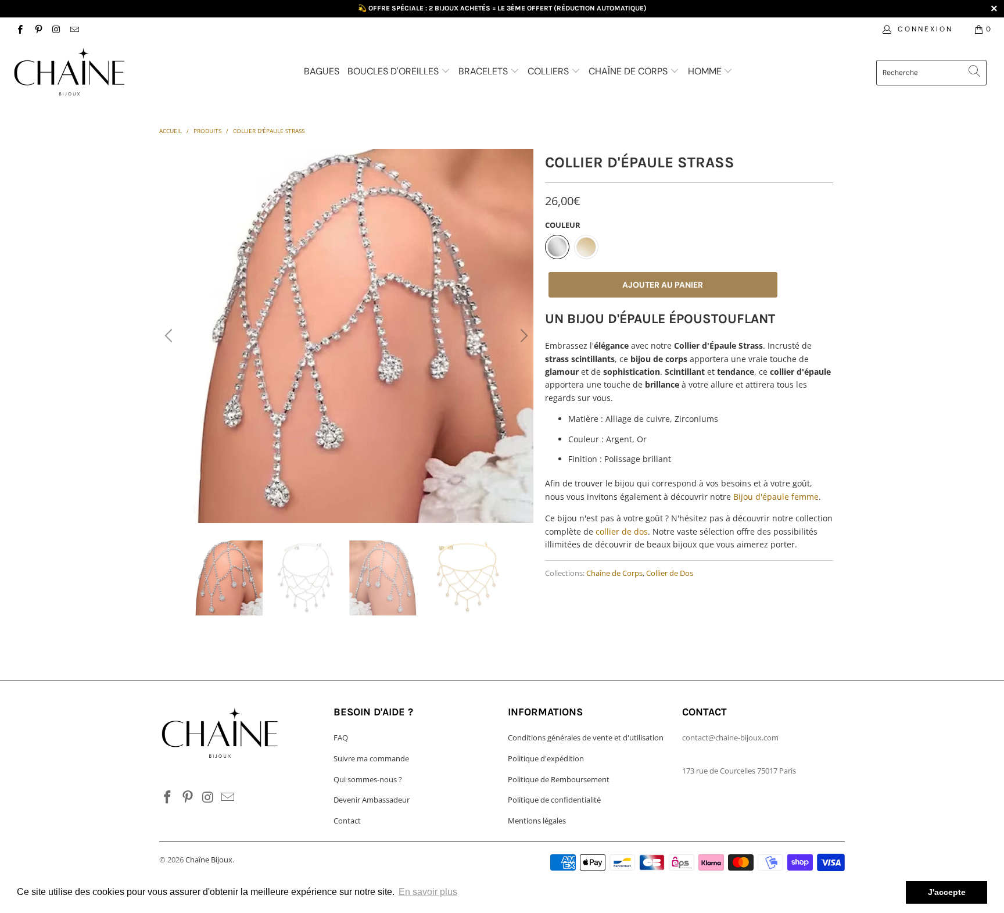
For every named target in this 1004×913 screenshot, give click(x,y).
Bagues (321, 71)
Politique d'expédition (546, 758)
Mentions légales (537, 820)
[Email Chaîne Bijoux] (74, 29)
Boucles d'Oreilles (394, 71)
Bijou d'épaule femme (776, 496)
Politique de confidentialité (554, 799)
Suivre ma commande (371, 758)
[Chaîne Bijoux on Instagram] (56, 29)
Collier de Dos (669, 573)
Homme (706, 71)
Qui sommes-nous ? (368, 779)
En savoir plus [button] (428, 892)
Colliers (549, 71)
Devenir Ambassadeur (372, 799)
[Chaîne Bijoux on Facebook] (19, 29)
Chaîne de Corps (629, 71)
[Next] (522, 336)
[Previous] (170, 336)
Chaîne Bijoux (208, 859)
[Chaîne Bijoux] (86, 74)
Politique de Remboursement (558, 779)
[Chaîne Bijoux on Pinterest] (37, 29)
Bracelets (484, 71)
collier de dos (622, 531)
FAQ (341, 737)
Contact (347, 820)
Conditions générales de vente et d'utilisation (586, 737)
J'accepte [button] (947, 892)
